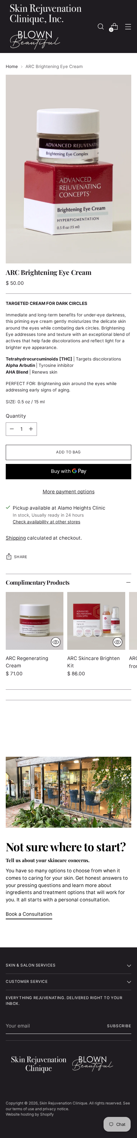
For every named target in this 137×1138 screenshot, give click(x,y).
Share (20, 557)
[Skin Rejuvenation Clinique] (45, 26)
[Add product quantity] (31, 429)
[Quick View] (55, 642)
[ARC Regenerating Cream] (34, 621)
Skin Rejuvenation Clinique (63, 1103)
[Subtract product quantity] (12, 429)
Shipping (16, 538)
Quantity (16, 416)
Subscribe (119, 1026)
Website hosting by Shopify (30, 1114)
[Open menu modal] (127, 26)
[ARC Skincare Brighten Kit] (96, 621)
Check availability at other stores (46, 521)
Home (12, 66)
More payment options (69, 492)
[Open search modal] (100, 26)
